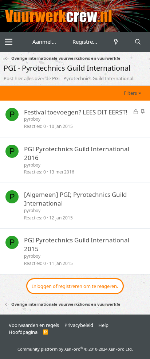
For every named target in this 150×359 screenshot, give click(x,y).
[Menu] (8, 42)
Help (103, 325)
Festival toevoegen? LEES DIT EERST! (75, 112)
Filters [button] (130, 93)
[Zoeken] (138, 41)
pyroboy (32, 119)
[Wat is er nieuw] (116, 41)
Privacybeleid (78, 325)
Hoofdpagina (23, 332)
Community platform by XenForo (75, 349)
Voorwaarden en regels (34, 325)
